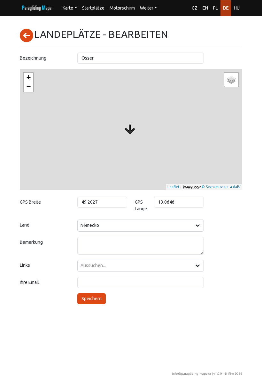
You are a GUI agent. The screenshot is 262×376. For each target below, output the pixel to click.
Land (24, 225)
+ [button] (29, 77)
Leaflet (173, 187)
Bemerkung (31, 242)
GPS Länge (141, 205)
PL (215, 8)
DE (226, 8)
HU (237, 8)
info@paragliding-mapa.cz (191, 373)
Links (25, 265)
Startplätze (93, 8)
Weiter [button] (146, 8)
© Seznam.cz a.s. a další (221, 187)
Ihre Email (29, 282)
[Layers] (231, 80)
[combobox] (140, 226)
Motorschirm (122, 8)
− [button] (29, 87)
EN (205, 8)
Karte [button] (68, 8)
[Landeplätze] (130, 129)
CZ (194, 8)
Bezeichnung (33, 58)
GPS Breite (30, 202)
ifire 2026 (235, 373)
